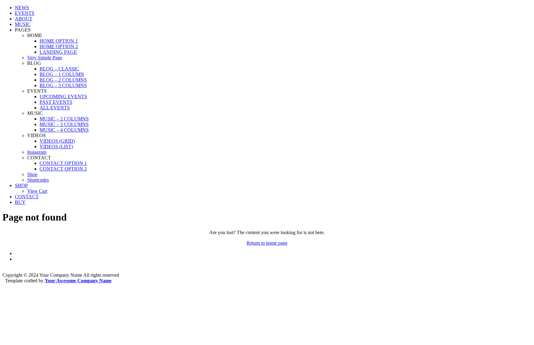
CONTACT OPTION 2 (63, 168)
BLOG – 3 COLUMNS (63, 85)
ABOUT (23, 18)
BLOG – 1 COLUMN (62, 74)
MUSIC (23, 24)
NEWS (22, 7)
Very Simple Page (44, 57)
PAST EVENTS (56, 102)
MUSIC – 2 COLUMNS (64, 118)
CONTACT (27, 196)
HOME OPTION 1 (59, 41)
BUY (20, 202)
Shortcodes (38, 180)
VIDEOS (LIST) (56, 146)
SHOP (21, 185)
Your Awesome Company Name (78, 280)
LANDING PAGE (58, 52)
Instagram (36, 152)
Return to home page (267, 243)
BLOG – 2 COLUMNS (63, 79)
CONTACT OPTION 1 (63, 163)
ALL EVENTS (55, 107)
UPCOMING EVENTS (63, 96)
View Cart (37, 191)
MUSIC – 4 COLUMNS (64, 130)
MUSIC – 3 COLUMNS (64, 124)
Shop (32, 174)
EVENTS (24, 13)
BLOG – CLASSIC (59, 68)
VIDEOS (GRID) (57, 141)
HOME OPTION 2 (59, 46)
